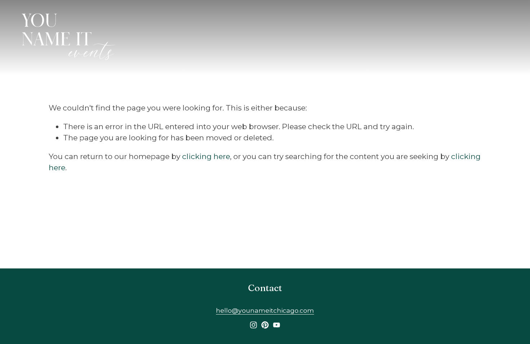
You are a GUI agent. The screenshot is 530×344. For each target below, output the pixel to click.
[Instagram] (253, 325)
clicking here (206, 156)
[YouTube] (276, 325)
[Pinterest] (265, 325)
